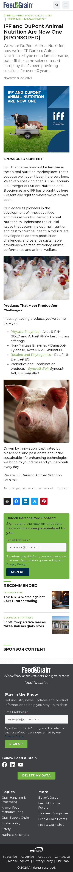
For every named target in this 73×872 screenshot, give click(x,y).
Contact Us (62, 856)
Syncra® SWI (38, 369)
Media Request (19, 861)
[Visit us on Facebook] (4, 764)
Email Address (18, 540)
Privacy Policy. (16, 564)
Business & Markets (18, 617)
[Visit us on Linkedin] (12, 764)
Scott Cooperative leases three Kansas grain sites (25, 624)
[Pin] (43, 501)
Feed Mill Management (26, 19)
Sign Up (17, 572)
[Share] (16, 501)
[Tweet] (34, 501)
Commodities (13, 592)
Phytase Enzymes (25, 332)
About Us (44, 856)
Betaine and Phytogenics (31, 355)
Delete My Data (36, 775)
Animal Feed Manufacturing (28, 15)
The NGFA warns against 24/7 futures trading (24, 599)
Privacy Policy (43, 861)
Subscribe (10, 856)
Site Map (63, 861)
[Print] (7, 501)
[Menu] (65, 5)
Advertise (27, 856)
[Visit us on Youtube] (20, 764)
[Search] (56, 5)
